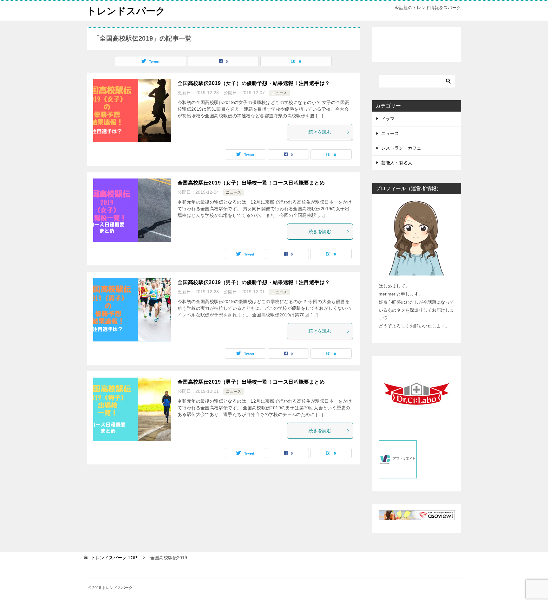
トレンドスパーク (126, 11)
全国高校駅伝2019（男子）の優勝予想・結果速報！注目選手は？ (254, 282)
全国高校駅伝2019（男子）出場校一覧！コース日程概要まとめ (251, 382)
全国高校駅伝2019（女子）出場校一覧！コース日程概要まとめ (251, 182)
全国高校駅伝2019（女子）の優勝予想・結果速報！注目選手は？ (254, 83)
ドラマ (388, 118)
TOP (114, 557)
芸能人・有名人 (396, 162)
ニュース (279, 93)
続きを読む (320, 131)
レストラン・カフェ (401, 148)
